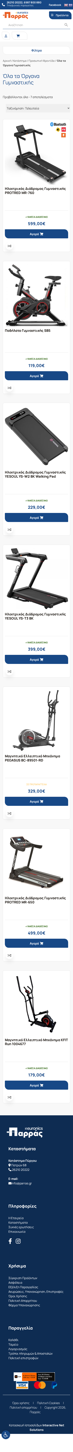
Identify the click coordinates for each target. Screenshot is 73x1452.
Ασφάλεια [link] (15, 1282)
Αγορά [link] (34, 234)
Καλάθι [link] (13, 1340)
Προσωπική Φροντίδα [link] (42, 60)
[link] (5, 1434)
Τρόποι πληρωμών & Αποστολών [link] (30, 1353)
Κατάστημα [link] (20, 60)
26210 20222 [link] (20, 1170)
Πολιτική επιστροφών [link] (23, 1358)
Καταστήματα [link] (18, 1222)
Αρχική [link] (7, 60)
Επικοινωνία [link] (16, 1232)
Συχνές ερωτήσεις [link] (21, 1227)
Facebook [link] (55, 5)
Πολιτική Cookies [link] (48, 1403)
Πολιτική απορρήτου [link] (23, 1407)
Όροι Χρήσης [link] (17, 1296)
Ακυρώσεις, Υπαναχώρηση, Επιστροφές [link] (35, 1292)
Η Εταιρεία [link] (16, 1218)
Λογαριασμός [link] (17, 1349)
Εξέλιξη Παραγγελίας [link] (23, 1287)
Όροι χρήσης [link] (21, 1403)
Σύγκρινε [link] (9, 246)
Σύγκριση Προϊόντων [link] (22, 1278)
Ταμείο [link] (13, 1344)
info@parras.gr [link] (21, 1183)
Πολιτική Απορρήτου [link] (22, 1301)
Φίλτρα (36, 50)
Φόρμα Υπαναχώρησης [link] (24, 1305)
